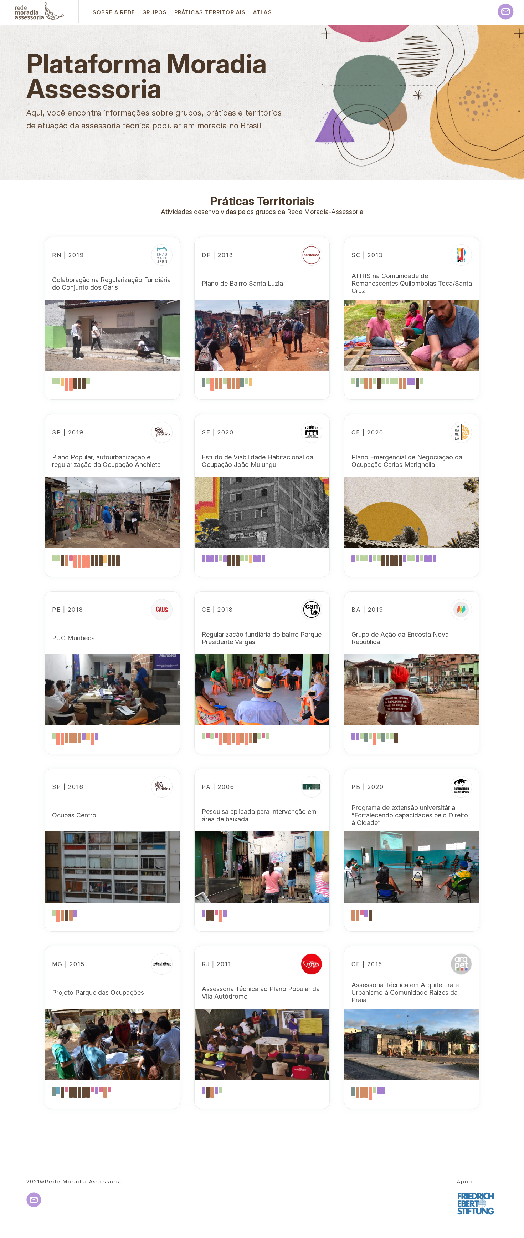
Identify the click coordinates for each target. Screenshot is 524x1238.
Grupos (154, 12)
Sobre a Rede (114, 12)
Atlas (262, 12)
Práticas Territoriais (210, 12)
